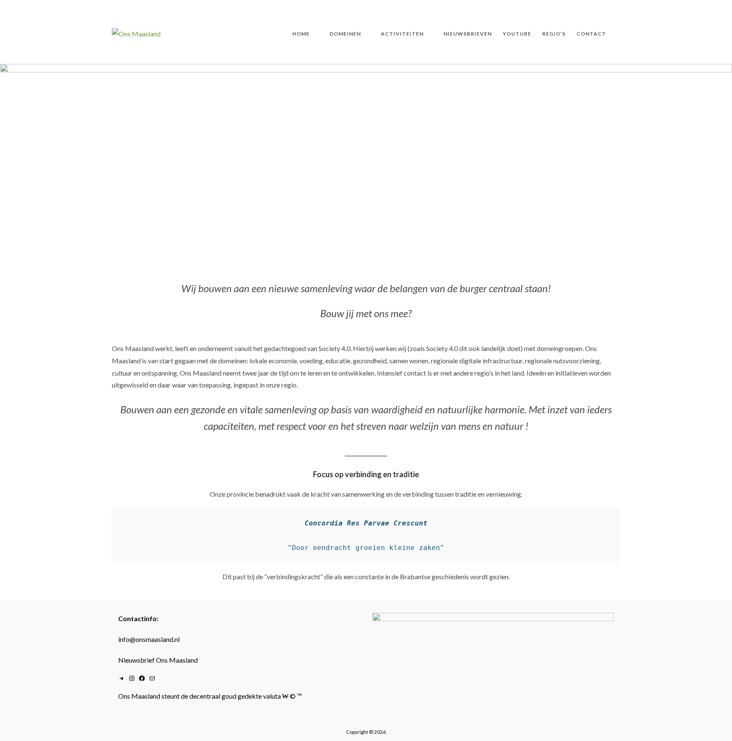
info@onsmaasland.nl (149, 639)
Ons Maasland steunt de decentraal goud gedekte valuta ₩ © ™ (210, 696)
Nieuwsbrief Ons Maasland (158, 660)
